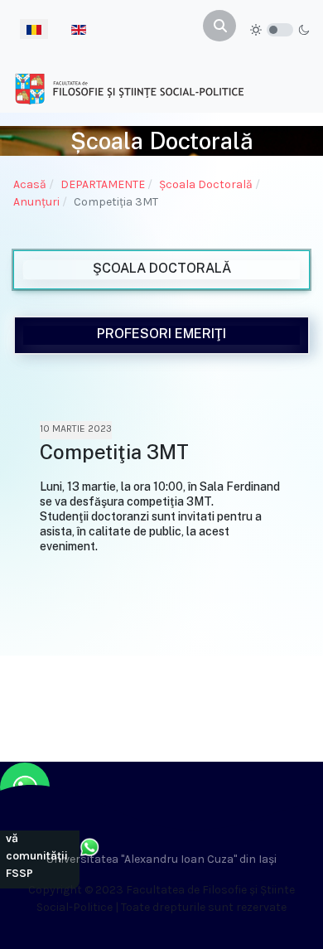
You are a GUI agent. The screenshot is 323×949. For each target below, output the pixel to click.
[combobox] (219, 25)
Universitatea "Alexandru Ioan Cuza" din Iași (161, 859)
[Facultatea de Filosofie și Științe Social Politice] (129, 88)
